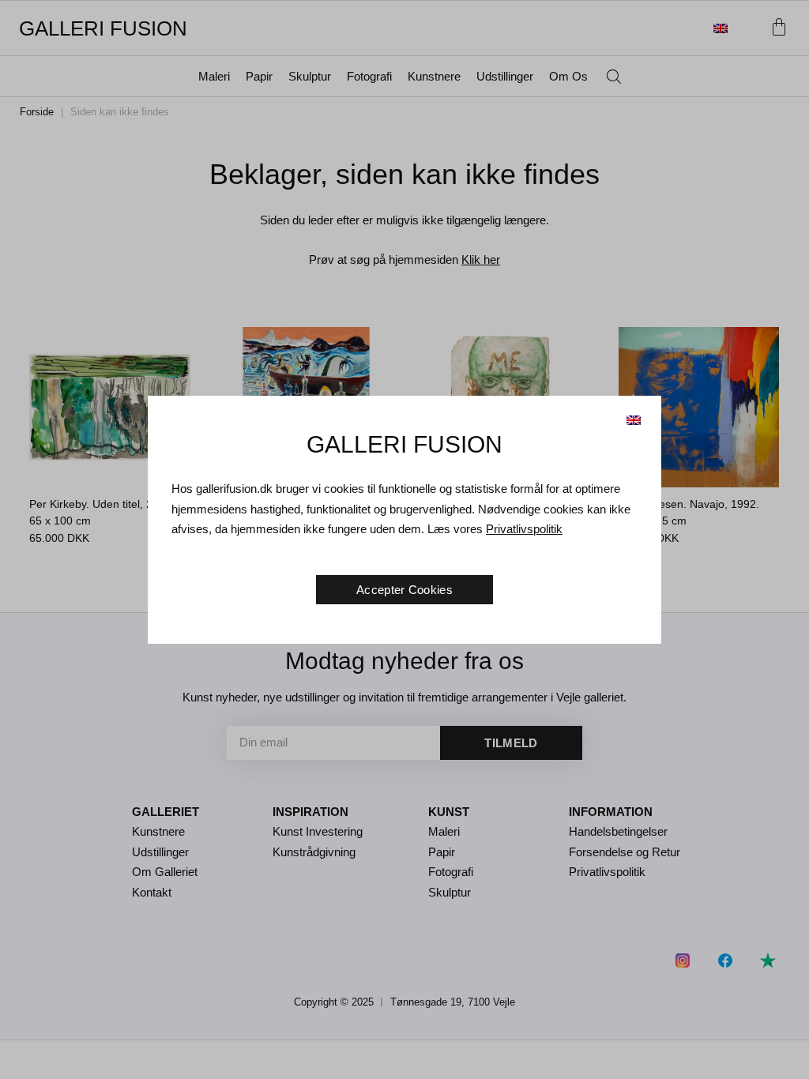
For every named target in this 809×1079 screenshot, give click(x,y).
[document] (404, 539)
